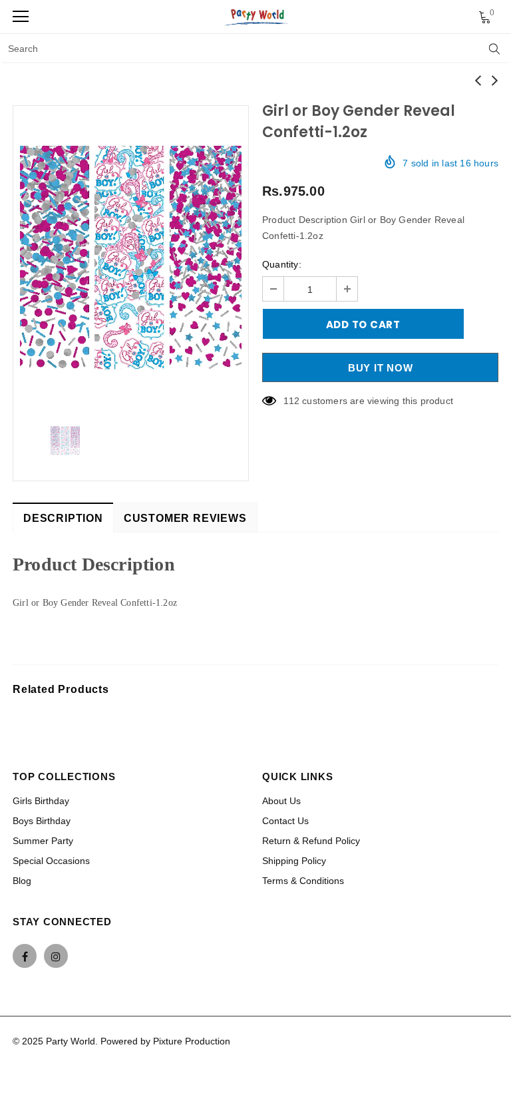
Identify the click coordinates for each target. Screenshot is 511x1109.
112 (291, 400)
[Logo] (257, 16)
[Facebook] (25, 956)
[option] (131, 257)
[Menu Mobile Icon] (21, 17)
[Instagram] (56, 956)
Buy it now (380, 367)
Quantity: (281, 264)
